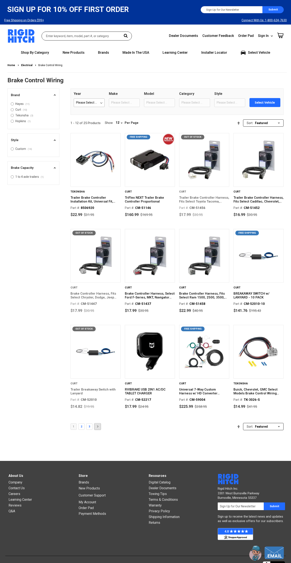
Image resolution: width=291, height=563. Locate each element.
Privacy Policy (159, 511)
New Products (89, 488)
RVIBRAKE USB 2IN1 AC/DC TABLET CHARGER (145, 391)
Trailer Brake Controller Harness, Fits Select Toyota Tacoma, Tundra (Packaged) (204, 199)
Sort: (250, 123)
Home (11, 65)
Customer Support (92, 495)
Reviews (15, 505)
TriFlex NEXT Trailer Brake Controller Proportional (144, 199)
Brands (84, 482)
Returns (154, 523)
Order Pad (246, 36)
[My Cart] (280, 35)
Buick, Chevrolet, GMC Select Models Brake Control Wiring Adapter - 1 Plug (255, 391)
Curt (128, 191)
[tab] (33, 95)
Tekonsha (78, 191)
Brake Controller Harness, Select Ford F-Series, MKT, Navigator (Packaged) (150, 295)
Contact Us (17, 488)
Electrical (27, 65)
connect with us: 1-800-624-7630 (264, 20)
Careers (14, 494)
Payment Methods (92, 514)
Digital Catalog (159, 482)
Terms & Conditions (163, 500)
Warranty (155, 505)
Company (15, 482)
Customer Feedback (218, 36)
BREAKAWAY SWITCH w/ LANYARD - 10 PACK (251, 295)
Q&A (12, 511)
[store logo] (21, 36)
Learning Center (20, 500)
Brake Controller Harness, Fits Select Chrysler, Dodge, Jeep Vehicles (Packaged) (93, 295)
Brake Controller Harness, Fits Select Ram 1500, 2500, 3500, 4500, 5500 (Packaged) (202, 295)
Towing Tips (158, 494)
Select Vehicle (265, 102)
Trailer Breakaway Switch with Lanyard (93, 391)
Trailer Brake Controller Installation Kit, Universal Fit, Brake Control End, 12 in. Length (95, 199)
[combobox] (87, 36)
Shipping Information (164, 517)
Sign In (263, 36)
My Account (87, 502)
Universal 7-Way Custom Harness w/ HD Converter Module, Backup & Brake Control (203, 391)
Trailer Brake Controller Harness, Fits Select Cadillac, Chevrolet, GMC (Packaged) (258, 199)
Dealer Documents (183, 36)
